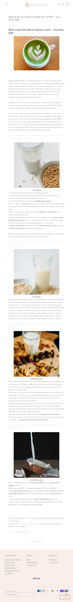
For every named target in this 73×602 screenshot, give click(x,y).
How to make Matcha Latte (19, 532)
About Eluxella (32, 562)
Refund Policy (10, 565)
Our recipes (31, 565)
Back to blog (37, 541)
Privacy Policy (10, 562)
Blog (28, 560)
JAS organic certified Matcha (29, 524)
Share (13, 25)
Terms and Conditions (13, 560)
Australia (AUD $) (11, 594)
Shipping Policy (10, 568)
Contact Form (54, 562)
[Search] (59, 4)
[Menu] (7, 4)
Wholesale (53, 560)
